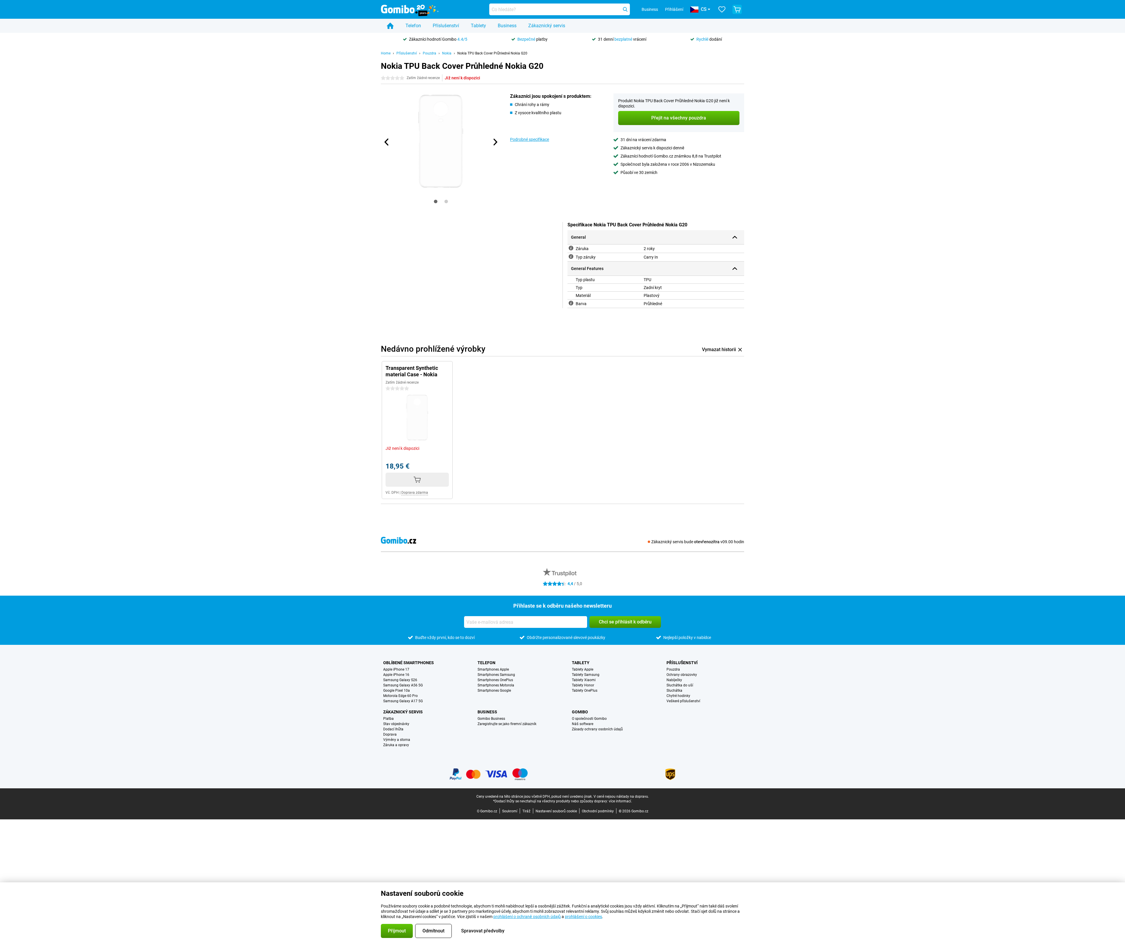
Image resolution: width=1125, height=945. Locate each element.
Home (386, 53)
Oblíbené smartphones (408, 662)
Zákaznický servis (546, 25)
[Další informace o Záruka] (571, 248)
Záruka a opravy (396, 745)
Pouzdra (429, 53)
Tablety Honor (583, 685)
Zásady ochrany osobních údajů (597, 729)
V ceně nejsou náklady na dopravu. (621, 796)
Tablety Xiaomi (584, 680)
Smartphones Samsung (496, 675)
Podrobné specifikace (529, 139)
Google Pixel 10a (396, 690)
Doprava (390, 734)
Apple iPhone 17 (396, 669)
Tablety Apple (582, 669)
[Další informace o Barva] (571, 303)
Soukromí (509, 811)
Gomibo (580, 712)
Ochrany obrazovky (682, 675)
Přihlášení (674, 9)
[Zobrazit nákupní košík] (737, 9)
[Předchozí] (387, 142)
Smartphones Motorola (496, 685)
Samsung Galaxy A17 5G (403, 701)
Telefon (413, 25)
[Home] (390, 26)
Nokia (446, 53)
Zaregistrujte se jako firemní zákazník (507, 724)
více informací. (620, 801)
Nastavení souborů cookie (556, 811)
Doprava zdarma (414, 493)
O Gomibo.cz (487, 811)
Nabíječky (674, 680)
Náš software (582, 724)
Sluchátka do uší (680, 685)
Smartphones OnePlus (495, 680)
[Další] (495, 142)
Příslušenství (446, 25)
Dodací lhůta (393, 729)
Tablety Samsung (585, 675)
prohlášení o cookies (583, 916)
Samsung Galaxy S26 (400, 680)
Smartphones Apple (493, 669)
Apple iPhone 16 (396, 675)
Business (507, 25)
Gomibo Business (491, 719)
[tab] (435, 201)
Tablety (478, 25)
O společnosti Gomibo (589, 719)
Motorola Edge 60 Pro (400, 696)
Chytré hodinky (678, 696)
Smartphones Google (494, 690)
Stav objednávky (396, 724)
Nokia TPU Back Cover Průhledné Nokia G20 (492, 53)
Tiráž (526, 811)
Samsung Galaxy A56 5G (403, 685)
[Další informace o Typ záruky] (571, 256)
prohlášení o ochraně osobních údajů (527, 916)
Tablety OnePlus (584, 690)
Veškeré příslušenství (683, 701)
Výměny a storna (396, 740)
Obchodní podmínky (598, 811)
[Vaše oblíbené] (722, 9)
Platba (388, 719)
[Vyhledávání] (625, 9)
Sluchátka (674, 690)
